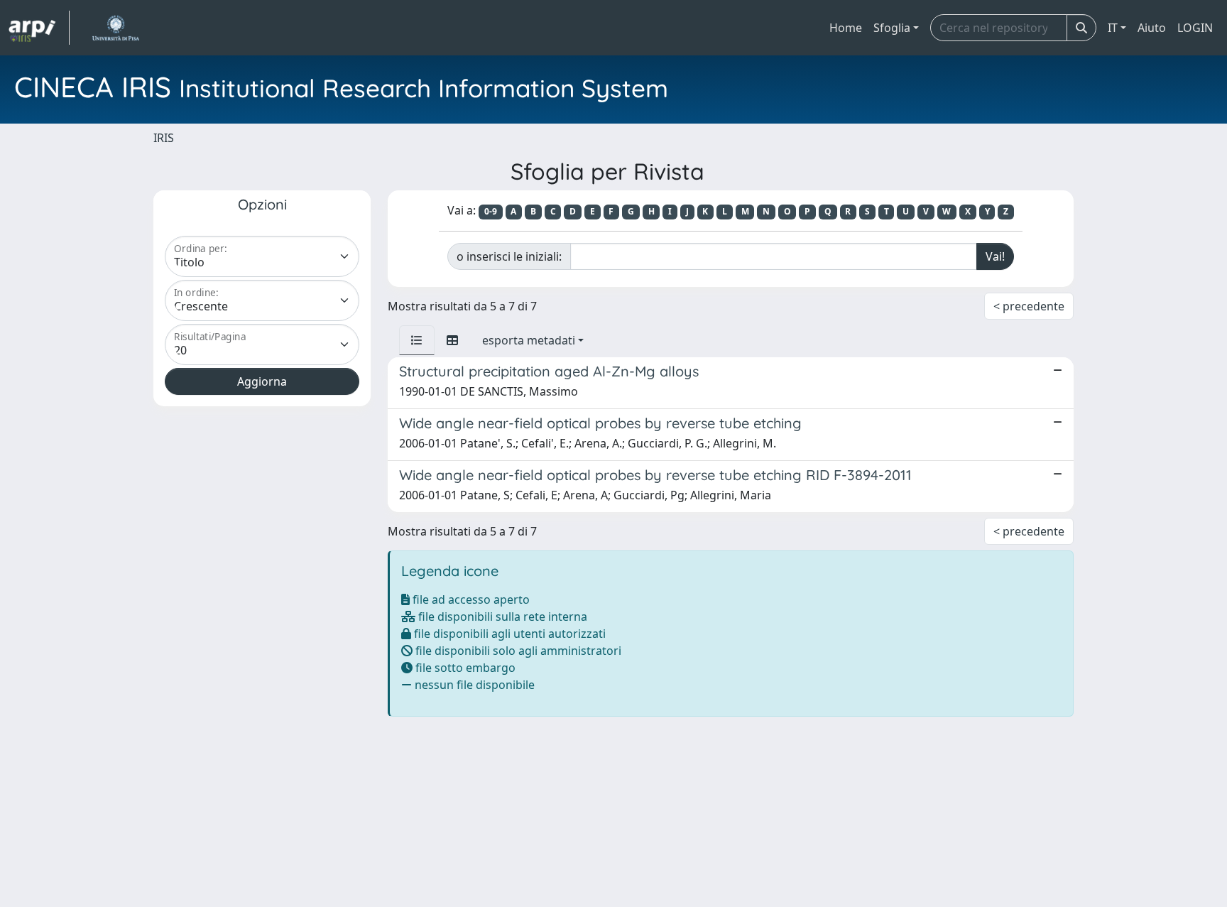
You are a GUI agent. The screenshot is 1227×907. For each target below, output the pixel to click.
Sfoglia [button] (891, 28)
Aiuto (1152, 28)
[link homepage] (39, 28)
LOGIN (1195, 28)
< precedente (1028, 306)
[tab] (417, 340)
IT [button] (1113, 28)
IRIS (163, 138)
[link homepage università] (115, 28)
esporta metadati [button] (528, 340)
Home (845, 28)
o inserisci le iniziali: (509, 256)
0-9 (490, 211)
